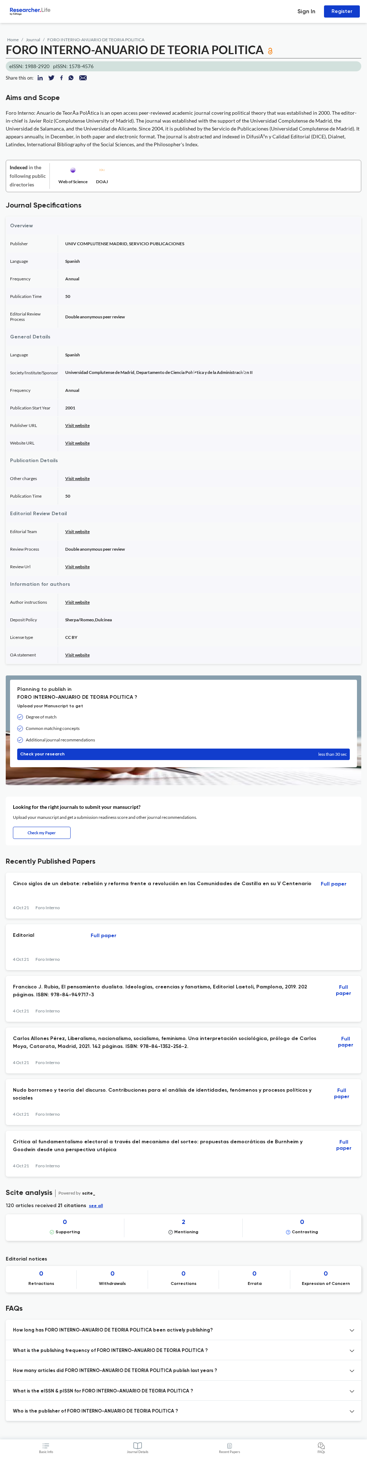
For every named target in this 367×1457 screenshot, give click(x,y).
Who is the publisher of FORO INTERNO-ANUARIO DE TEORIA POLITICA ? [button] (95, 1411)
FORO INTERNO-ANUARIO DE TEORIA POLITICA (95, 39)
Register (342, 11)
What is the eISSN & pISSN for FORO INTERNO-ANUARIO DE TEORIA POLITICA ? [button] (103, 1391)
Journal (33, 39)
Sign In (306, 11)
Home (13, 39)
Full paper (334, 884)
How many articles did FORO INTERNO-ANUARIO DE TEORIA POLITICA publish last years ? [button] (115, 1370)
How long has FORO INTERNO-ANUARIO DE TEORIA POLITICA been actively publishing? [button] (113, 1330)
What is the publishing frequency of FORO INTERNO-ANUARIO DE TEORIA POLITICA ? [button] (110, 1350)
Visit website (77, 425)
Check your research (183, 754)
